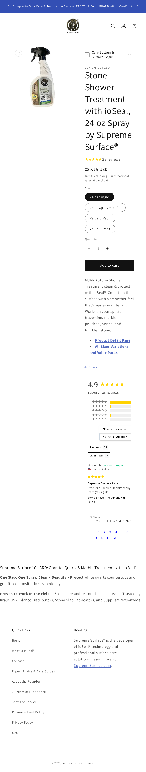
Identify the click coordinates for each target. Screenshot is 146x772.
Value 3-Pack (100, 218)
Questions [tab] (97, 456)
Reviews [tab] (95, 447)
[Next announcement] (138, 6)
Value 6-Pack (100, 229)
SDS (15, 732)
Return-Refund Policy (28, 712)
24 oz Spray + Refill (105, 207)
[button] (10, 26)
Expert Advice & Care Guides (33, 671)
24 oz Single (99, 197)
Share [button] (93, 367)
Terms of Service (24, 702)
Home (16, 640)
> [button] (123, 538)
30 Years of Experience (29, 691)
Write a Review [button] (117, 429)
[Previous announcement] (8, 6)
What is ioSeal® (23, 650)
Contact (18, 661)
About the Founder (26, 681)
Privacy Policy (22, 722)
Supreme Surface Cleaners (78, 763)
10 (114, 538)
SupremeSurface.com (92, 665)
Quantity (91, 239)
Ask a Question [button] (117, 436)
